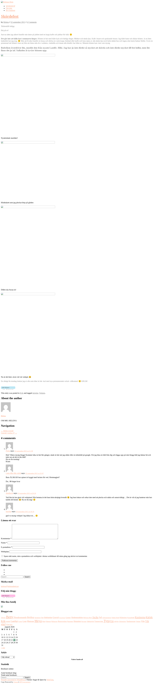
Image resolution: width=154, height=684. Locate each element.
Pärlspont (54, 621)
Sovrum (83, 621)
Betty (10, 617)
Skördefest (10, 16)
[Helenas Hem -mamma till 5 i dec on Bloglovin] (8, 389)
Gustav (68, 617)
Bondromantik (20, 617)
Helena (6, 22)
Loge (25, 621)
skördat (35, 393)
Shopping (77, 621)
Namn (4, 543)
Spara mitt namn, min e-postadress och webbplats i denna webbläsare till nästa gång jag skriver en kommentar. (45, 556)
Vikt (143, 621)
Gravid (56, 617)
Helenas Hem (87, 617)
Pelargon (48, 621)
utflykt (116, 621)
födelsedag (48, 617)
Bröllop (30, 617)
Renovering (62, 621)
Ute (112, 621)
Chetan (15, 682)
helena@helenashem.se (10, 586)
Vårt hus (9, 624)
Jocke (95, 617)
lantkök (8, 621)
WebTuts (50, 680)
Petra (8, 451)
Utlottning (122, 621)
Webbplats (5, 552)
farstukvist (38, 617)
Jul (100, 617)
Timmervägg (98, 621)
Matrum (30, 621)
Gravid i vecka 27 (9, 433)
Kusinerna (140, 617)
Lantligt (14, 621)
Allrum (3, 617)
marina (8, 511)
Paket (43, 621)
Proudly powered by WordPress (13, 680)
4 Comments (32, 22)
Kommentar (6, 538)
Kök (21, 393)
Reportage (70, 621)
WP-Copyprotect (24, 682)
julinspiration (106, 617)
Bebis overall (7, 431)
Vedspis (42, 393)
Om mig (9, 8)
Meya (38, 621)
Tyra (107, 621)
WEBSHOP (10, 6)
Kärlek (149, 617)
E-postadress (6, 547)
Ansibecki (9, 493)
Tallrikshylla (90, 621)
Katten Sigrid (115, 617)
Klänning (123, 617)
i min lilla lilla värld (13, 473)
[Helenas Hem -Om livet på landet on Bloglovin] (8, 597)
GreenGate (62, 617)
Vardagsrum (130, 621)
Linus (20, 621)
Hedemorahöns (77, 617)
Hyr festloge (10, 10)
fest (42, 617)
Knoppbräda (130, 617)
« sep (3, 648)
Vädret (73, 659)
